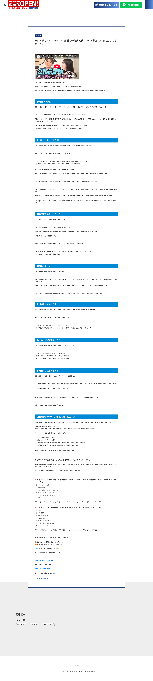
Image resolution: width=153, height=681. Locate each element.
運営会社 (76, 666)
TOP (36, 578)
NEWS (43, 578)
